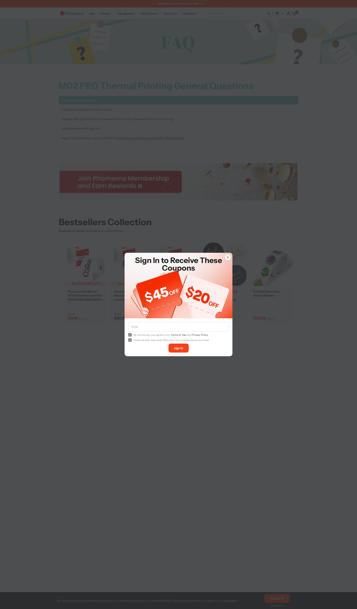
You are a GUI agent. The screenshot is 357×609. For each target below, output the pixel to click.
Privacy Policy (200, 334)
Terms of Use (178, 334)
